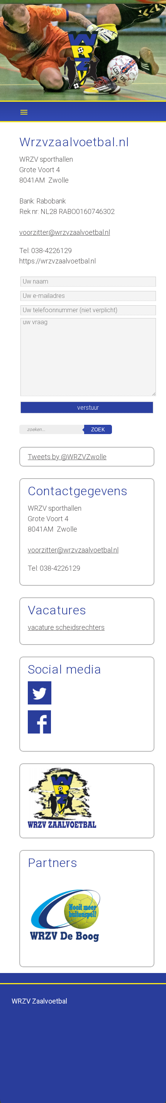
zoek (98, 430)
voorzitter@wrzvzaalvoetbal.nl (64, 232)
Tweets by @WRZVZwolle (67, 457)
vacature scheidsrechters (66, 627)
